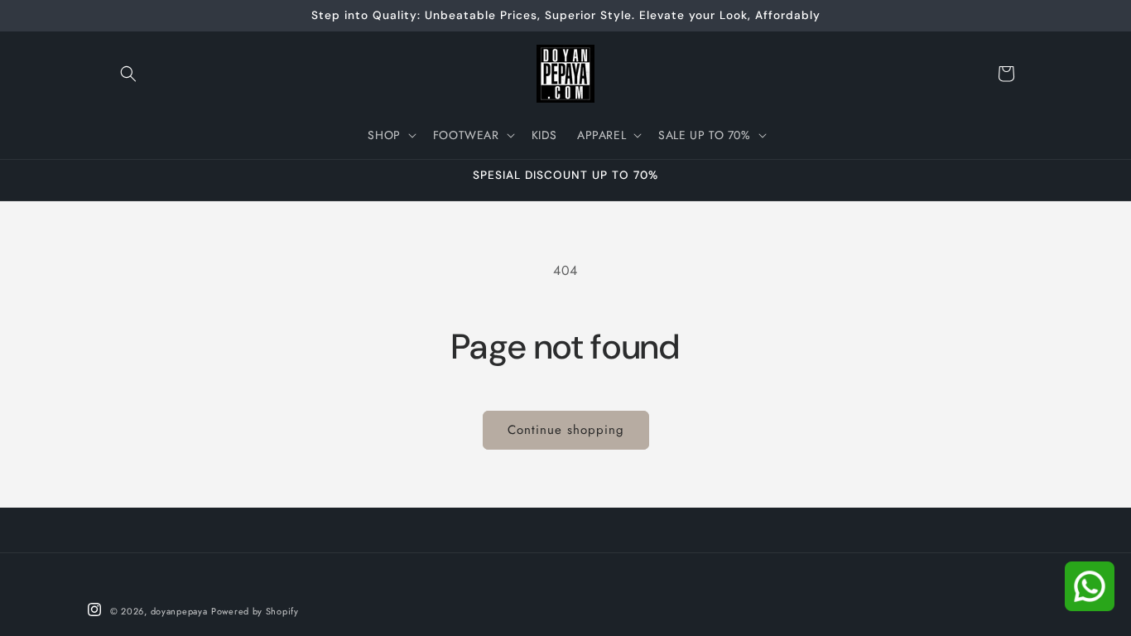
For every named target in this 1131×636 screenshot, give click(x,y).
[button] (128, 73)
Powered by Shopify (255, 611)
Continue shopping (566, 430)
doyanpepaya (179, 611)
